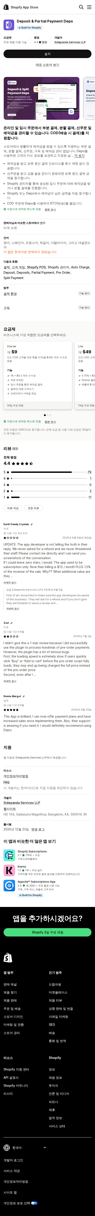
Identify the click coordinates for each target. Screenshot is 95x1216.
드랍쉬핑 (55, 984)
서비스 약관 (12, 1171)
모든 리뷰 (33, 508)
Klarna (22, 866)
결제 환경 (10, 293)
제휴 (52, 1110)
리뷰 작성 (13, 508)
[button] (47, 855)
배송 (52, 1033)
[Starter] (45, 415)
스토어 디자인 (13, 1016)
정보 (52, 1069)
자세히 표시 (10, 582)
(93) (44, 42)
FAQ (7, 782)
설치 (47, 54)
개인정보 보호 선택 (17, 1203)
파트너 (53, 1102)
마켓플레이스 (58, 992)
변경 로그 (38, 829)
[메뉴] (89, 7)
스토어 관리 (12, 1033)
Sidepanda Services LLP (70, 42)
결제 (7, 267)
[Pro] (50, 415)
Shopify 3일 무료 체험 (47, 932)
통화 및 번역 (57, 1041)
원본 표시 (50, 209)
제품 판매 (10, 1000)
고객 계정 (18, 267)
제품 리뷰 (55, 1000)
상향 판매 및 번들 (61, 1008)
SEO (52, 1024)
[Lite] (47, 415)
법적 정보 (55, 1118)
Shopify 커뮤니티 (16, 1085)
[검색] (81, 7)
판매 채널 (10, 984)
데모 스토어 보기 (47, 65)
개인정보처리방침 (16, 776)
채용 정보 (55, 1077)
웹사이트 (10, 809)
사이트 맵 (10, 1192)
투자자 (53, 1085)
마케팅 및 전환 (14, 1024)
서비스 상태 (57, 1126)
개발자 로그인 (13, 1160)
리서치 (8, 1093)
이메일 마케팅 (58, 1016)
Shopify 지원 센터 (16, 1069)
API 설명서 (11, 1077)
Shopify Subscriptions (32, 851)
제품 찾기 (10, 992)
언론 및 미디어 (59, 1093)
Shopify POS (36, 267)
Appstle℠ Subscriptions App (36, 881)
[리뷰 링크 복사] (31, 524)
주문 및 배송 (12, 1008)
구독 (7, 308)
